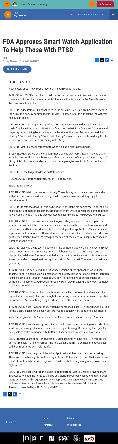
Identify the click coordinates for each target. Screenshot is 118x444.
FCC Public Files (74, 425)
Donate (106, 4)
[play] (8, 14)
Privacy (70, 418)
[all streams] (114, 14)
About (46, 418)
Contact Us (48, 425)
